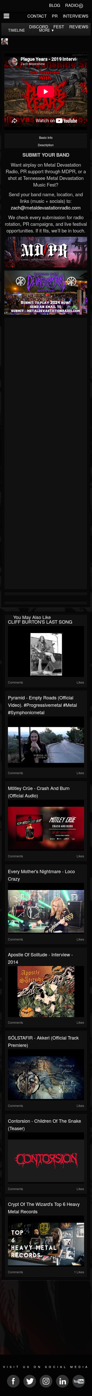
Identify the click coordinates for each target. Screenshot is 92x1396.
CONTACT (37, 16)
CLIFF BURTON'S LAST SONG (40, 621)
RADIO (71, 5)
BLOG (54, 5)
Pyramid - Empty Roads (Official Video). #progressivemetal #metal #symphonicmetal (42, 704)
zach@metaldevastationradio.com (46, 207)
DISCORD (38, 27)
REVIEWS (78, 27)
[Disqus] (46, 387)
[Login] (80, 5)
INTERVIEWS (75, 16)
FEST (58, 27)
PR (55, 16)
